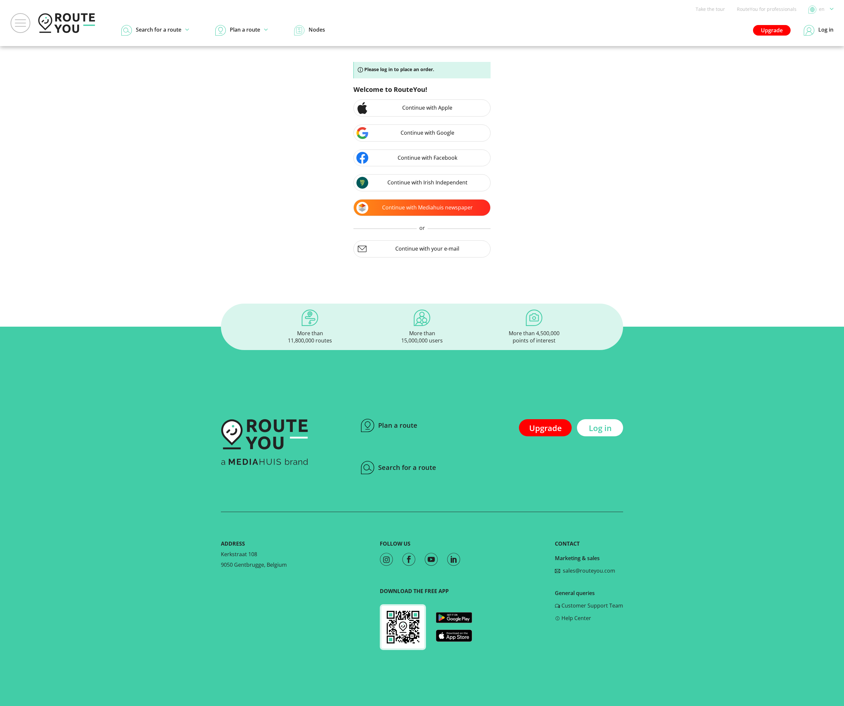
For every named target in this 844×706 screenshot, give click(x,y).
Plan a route (397, 425)
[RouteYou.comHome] (66, 23)
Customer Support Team (592, 605)
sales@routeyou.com (587, 570)
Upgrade (772, 30)
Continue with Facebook (427, 157)
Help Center (576, 618)
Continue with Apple (427, 107)
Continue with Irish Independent (427, 182)
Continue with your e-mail (427, 248)
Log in (600, 427)
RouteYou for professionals (767, 9)
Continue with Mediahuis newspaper (427, 207)
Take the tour (710, 9)
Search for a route (407, 467)
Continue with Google (427, 132)
